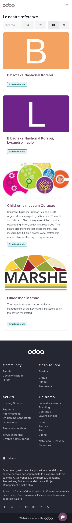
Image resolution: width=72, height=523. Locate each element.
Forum (6, 379)
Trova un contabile (14, 428)
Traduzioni (45, 386)
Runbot (43, 381)
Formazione (10, 422)
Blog (41, 430)
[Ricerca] (28, 25)
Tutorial (7, 371)
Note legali (45, 440)
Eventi (42, 422)
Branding (44, 407)
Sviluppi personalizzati (17, 417)
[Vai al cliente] (36, 50)
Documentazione (13, 375)
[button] (67, 5)
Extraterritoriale (17, 84)
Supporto (8, 409)
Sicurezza (45, 445)
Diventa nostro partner (16, 438)
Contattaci (45, 411)
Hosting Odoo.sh (13, 403)
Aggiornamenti (12, 413)
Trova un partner (13, 434)
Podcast (44, 426)
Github (43, 377)
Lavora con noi (48, 415)
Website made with (31, 518)
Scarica (43, 371)
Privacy (59, 440)
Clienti (43, 434)
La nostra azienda (50, 403)
